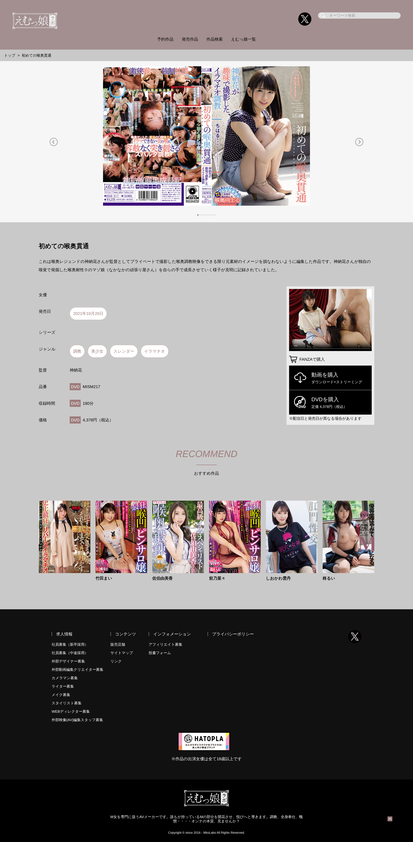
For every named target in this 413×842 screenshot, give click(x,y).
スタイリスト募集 (67, 703)
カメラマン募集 (65, 678)
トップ (9, 55)
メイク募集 (61, 695)
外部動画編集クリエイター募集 (77, 670)
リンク (116, 661)
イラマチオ (154, 351)
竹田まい (104, 578)
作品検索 (214, 39)
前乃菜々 (217, 578)
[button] (53, 142)
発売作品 (190, 39)
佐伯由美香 (162, 578)
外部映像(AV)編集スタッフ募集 (77, 720)
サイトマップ (121, 653)
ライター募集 (63, 686)
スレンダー (123, 351)
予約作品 (165, 39)
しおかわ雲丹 (278, 578)
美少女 (97, 351)
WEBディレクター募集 (71, 711)
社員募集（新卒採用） (70, 644)
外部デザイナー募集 (68, 661)
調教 (77, 351)
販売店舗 (117, 644)
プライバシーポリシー (233, 634)
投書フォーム (160, 653)
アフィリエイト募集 (165, 644)
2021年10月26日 (88, 313)
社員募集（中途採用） (70, 653)
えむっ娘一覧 (243, 39)
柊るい (329, 578)
